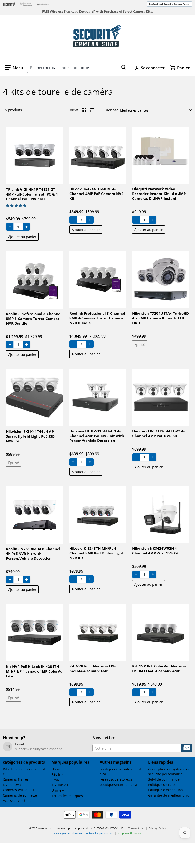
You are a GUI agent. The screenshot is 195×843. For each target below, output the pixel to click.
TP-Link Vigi (60, 785)
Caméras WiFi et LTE (19, 790)
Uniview (57, 790)
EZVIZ (55, 780)
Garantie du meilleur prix (168, 795)
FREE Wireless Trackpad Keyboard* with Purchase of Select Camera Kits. (97, 11)
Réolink (57, 774)
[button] (14, 68)
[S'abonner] (186, 748)
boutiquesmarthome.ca (118, 784)
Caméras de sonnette (20, 795)
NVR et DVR (12, 784)
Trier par (111, 110)
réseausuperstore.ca (116, 779)
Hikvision (58, 769)
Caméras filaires (16, 779)
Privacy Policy (157, 828)
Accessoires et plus (18, 800)
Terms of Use (136, 828)
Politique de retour (163, 784)
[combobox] (78, 67)
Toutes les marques (67, 796)
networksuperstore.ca (99, 833)
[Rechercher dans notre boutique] (123, 67)
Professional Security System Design (169, 4)
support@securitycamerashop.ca (38, 749)
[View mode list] (92, 110)
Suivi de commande (164, 779)
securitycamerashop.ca (68, 833)
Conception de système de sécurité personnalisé (169, 771)
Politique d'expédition (165, 790)
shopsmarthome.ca (129, 833)
